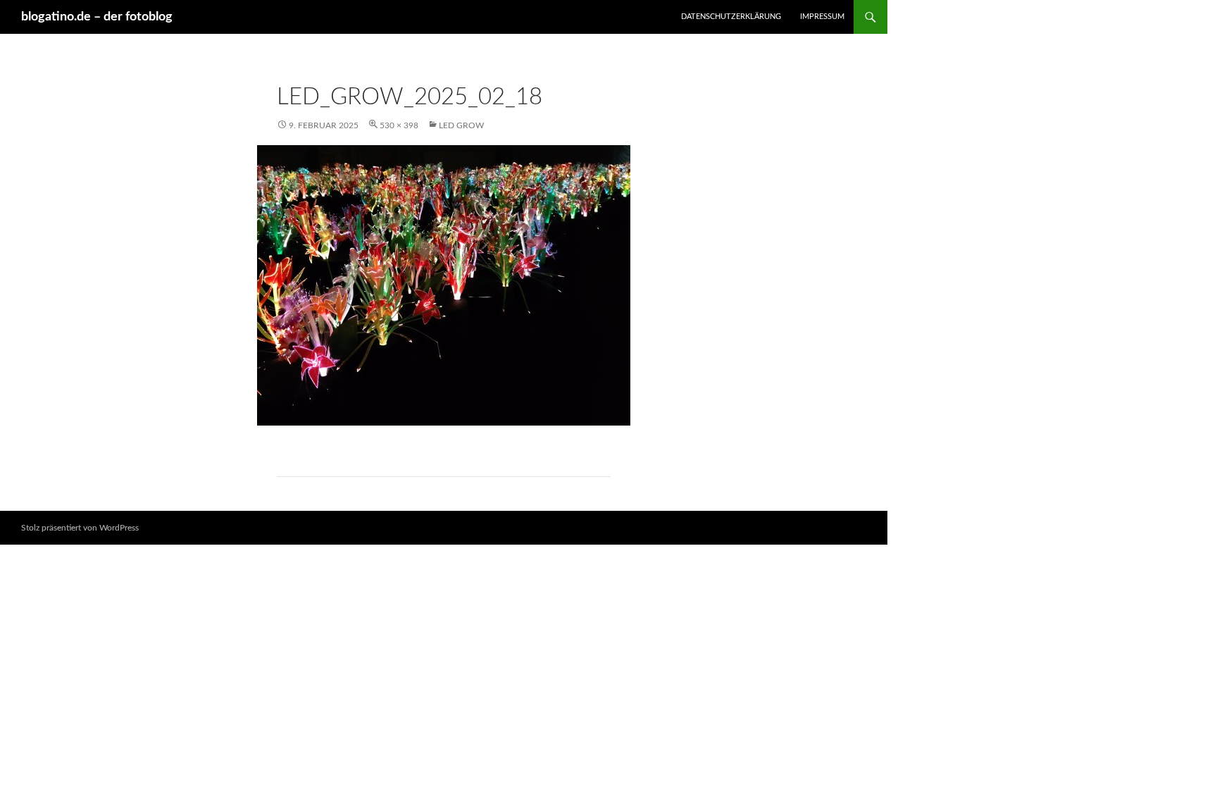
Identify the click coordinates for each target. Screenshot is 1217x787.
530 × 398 (399, 125)
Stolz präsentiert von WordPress (80, 527)
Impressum (822, 16)
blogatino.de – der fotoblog (97, 17)
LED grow (461, 125)
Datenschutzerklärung (731, 16)
